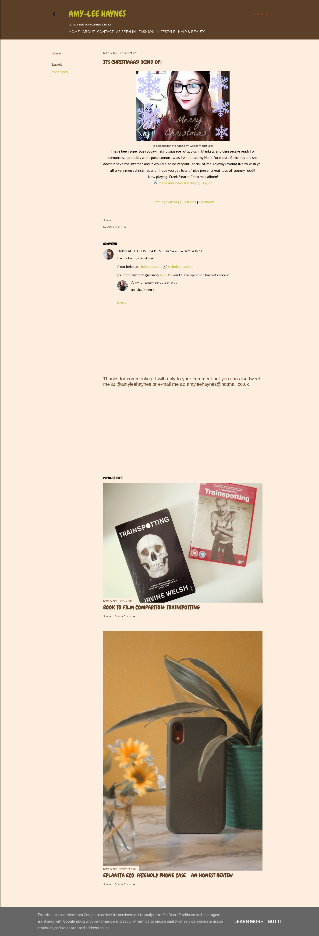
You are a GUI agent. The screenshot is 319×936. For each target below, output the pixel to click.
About (88, 32)
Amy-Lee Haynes (97, 13)
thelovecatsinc (150, 266)
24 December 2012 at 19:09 (159, 282)
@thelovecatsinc (180, 266)
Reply (121, 303)
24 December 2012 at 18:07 (184, 251)
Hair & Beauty (191, 32)
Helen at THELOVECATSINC (140, 251)
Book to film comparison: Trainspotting (151, 607)
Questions (188, 202)
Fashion (146, 32)
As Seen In (126, 32)
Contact (105, 32)
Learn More (248, 921)
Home (74, 32)
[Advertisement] (182, 431)
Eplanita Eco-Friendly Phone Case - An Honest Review (168, 875)
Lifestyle (166, 32)
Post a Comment (126, 616)
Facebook (206, 202)
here (163, 275)
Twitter (171, 202)
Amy (135, 282)
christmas (60, 72)
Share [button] (56, 53)
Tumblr (157, 202)
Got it (275, 921)
